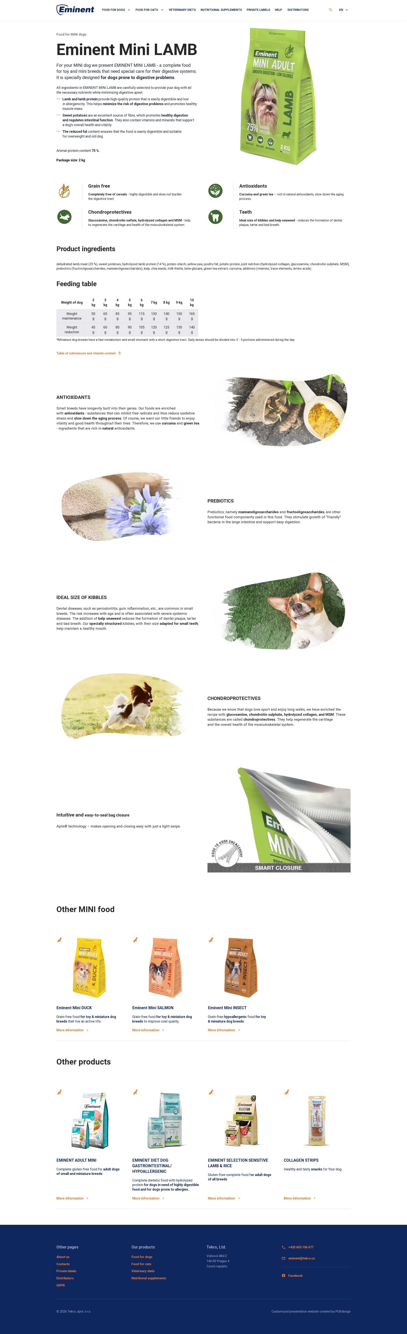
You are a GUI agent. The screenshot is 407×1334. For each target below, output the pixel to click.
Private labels (258, 10)
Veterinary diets (182, 10)
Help (278, 10)
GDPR (60, 1285)
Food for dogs (141, 1257)
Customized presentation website (295, 1311)
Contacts (63, 1264)
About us (62, 1257)
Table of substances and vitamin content (86, 353)
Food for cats (141, 1264)
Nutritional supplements (221, 10)
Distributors (298, 10)
